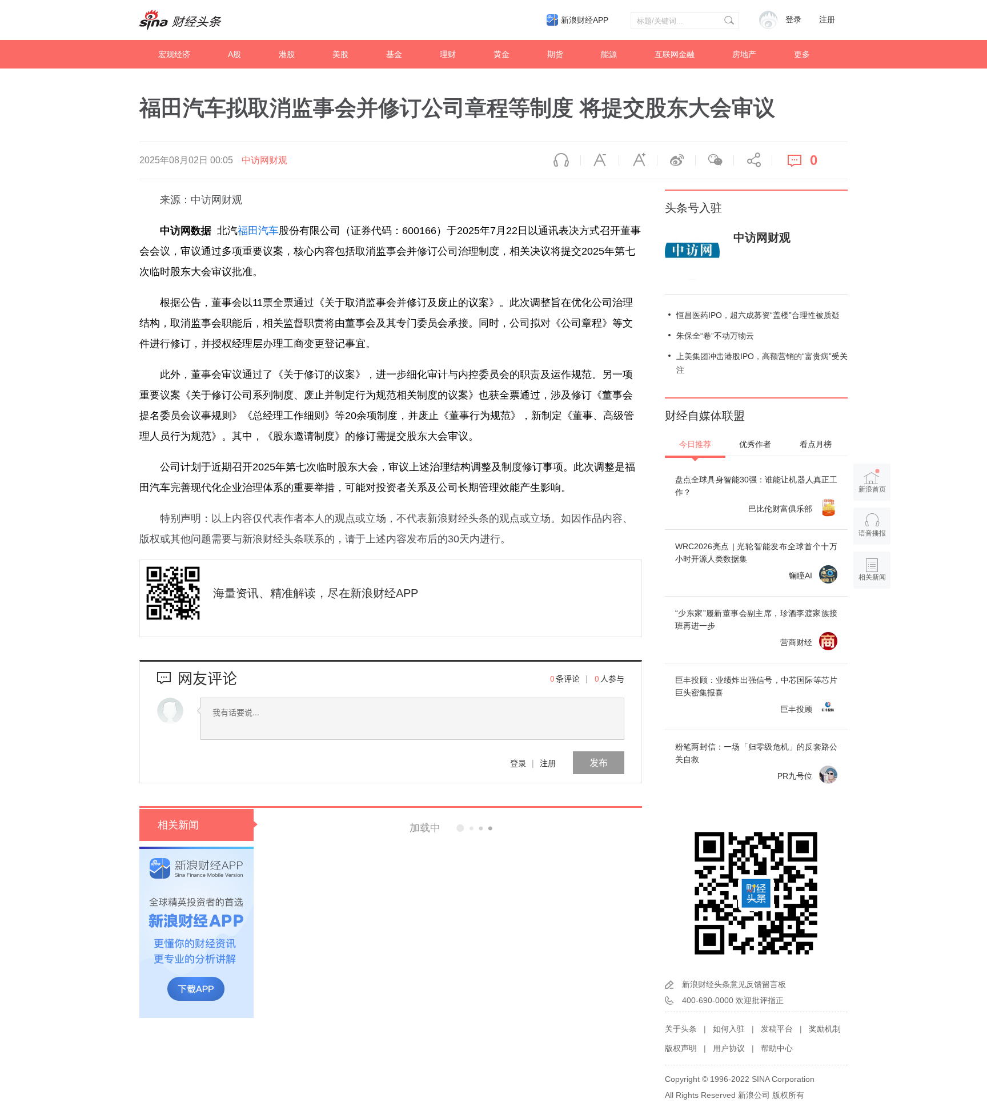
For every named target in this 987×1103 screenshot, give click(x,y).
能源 (609, 54)
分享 (753, 160)
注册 (827, 19)
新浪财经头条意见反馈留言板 (734, 984)
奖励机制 (825, 1028)
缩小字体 (600, 160)
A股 (234, 54)
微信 (714, 160)
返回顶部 (872, 621)
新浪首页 (872, 489)
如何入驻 (729, 1028)
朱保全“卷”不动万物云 (715, 335)
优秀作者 (755, 444)
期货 (555, 54)
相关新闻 (178, 825)
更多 (802, 54)
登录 (518, 762)
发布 (598, 762)
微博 (676, 160)
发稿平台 (777, 1028)
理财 (448, 54)
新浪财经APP (584, 20)
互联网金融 (675, 54)
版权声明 (681, 1048)
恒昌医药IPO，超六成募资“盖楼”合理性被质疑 (758, 315)
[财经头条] (180, 20)
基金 (394, 54)
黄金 (501, 54)
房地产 (744, 54)
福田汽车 (258, 230)
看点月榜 (816, 444)
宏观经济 (174, 54)
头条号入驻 (693, 208)
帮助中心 (777, 1048)
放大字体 (638, 160)
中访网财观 (264, 160)
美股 (340, 54)
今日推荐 (695, 444)
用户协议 (729, 1048)
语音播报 (561, 160)
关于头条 (681, 1028)
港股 (287, 54)
